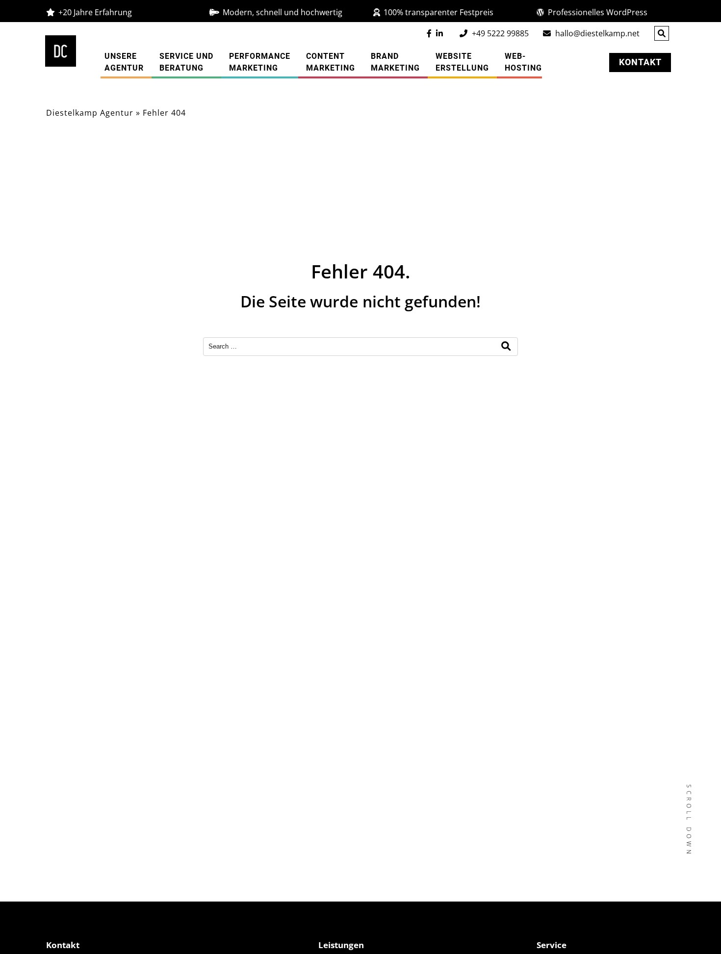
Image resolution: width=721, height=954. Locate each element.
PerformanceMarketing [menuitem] (259, 62)
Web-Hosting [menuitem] (523, 62)
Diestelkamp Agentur (89, 112)
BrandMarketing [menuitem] (395, 62)
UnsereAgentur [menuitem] (124, 62)
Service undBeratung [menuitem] (186, 62)
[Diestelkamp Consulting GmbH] (61, 51)
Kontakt (640, 62)
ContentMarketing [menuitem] (330, 62)
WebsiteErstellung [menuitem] (462, 62)
